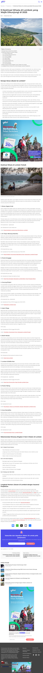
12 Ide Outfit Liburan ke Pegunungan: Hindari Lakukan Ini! (18, 582)
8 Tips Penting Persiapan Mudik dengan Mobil (15, 564)
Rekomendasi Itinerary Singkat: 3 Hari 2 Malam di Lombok (14, 64)
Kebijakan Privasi (36, 650)
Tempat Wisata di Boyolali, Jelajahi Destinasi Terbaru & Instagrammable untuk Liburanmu (23, 574)
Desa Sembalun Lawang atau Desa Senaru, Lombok (16, 230)
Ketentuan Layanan (36, 652)
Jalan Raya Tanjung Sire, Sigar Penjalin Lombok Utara (16, 382)
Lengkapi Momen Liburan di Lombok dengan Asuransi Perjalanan (16, 65)
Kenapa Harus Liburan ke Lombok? (9, 50)
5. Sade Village (7, 58)
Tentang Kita (35, 648)
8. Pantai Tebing (7, 62)
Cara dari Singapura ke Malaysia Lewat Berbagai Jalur (17, 578)
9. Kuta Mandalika (7, 63)
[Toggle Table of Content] (40, 49)
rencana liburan (12, 490)
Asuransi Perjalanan (27, 492)
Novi (2, 15)
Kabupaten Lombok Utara (10, 304)
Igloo (35, 492)
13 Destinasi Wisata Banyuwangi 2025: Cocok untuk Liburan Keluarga (21, 569)
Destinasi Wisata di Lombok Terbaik (10, 52)
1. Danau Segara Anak (8, 53)
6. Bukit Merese (7, 59)
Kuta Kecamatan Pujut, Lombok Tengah (13, 432)
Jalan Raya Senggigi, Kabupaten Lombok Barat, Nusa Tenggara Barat (20, 278)
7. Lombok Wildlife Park (8, 60)
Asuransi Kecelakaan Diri (29, 518)
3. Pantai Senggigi (7, 55)
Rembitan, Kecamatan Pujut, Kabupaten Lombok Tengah (17, 332)
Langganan (30, 543)
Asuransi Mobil (26, 655)
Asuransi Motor (26, 657)
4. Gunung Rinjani (7, 57)
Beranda (3, 6)
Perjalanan (8, 6)
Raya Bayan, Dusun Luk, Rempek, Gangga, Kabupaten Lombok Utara (20, 406)
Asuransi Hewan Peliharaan (19, 519)
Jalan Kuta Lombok (8, 358)
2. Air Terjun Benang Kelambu (10, 54)
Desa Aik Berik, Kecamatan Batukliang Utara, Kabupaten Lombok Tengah (21, 254)
